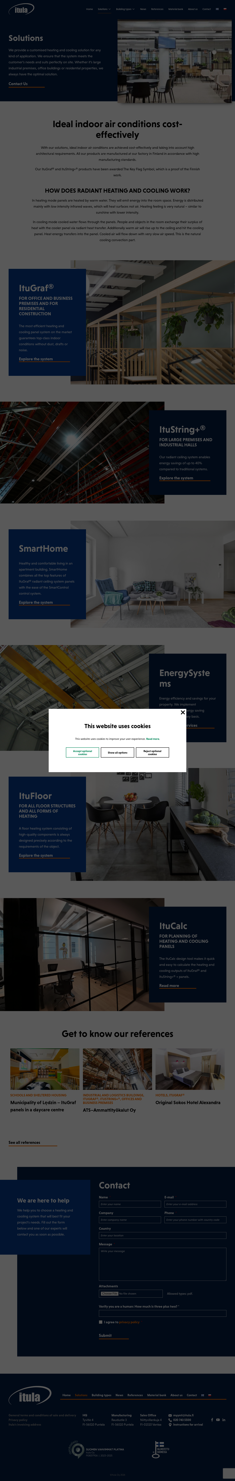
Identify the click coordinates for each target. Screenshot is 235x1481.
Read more (152, 738)
